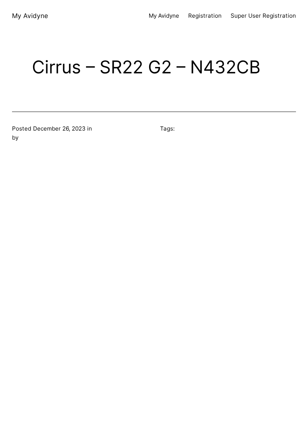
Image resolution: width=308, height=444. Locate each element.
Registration (205, 15)
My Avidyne (30, 16)
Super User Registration (263, 15)
